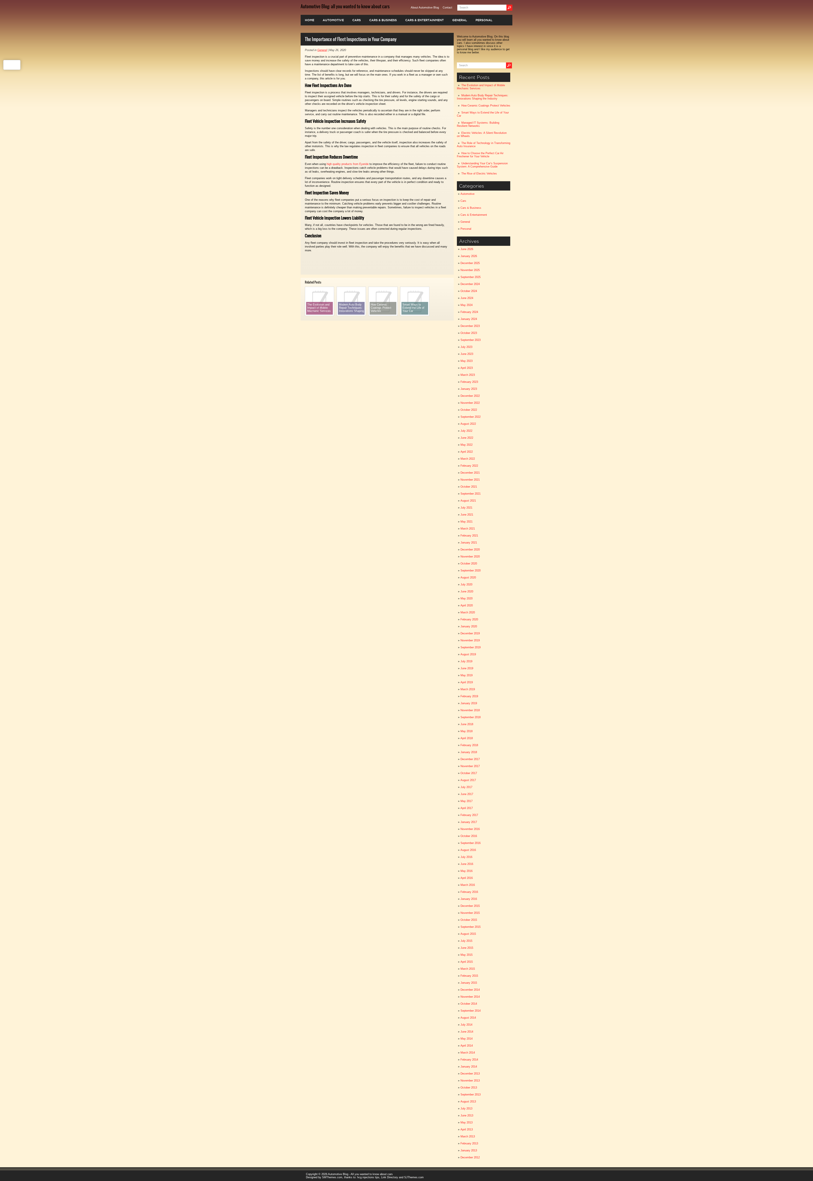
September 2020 (470, 570)
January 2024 (468, 319)
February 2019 (469, 696)
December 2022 (470, 395)
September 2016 (470, 843)
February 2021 (469, 535)
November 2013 (470, 1080)
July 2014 (466, 1024)
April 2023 (466, 367)
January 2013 (468, 1150)
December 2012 (470, 1157)
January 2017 (468, 822)
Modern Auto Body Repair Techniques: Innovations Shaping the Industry (482, 97)
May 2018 (466, 731)
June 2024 (466, 298)
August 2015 (468, 933)
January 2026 (468, 256)
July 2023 (466, 346)
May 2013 (466, 1122)
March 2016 (467, 884)
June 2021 (466, 514)
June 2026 (466, 249)
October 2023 (468, 333)
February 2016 (469, 891)
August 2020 (468, 577)
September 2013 (470, 1094)
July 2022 (466, 430)
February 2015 (469, 975)
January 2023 (468, 388)
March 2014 (467, 1052)
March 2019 (467, 689)
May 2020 (466, 598)
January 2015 (468, 982)
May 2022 (466, 444)
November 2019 (470, 640)
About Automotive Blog (425, 7)
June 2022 (466, 437)
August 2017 (468, 780)
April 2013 (466, 1129)
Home (309, 20)
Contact (447, 7)
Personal (484, 20)
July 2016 (466, 857)
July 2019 (466, 661)
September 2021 (470, 493)
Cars (356, 20)
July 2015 (466, 940)
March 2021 (467, 528)
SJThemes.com (414, 1177)
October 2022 (468, 409)
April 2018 (466, 738)
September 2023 (470, 340)
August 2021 (468, 500)
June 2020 (466, 591)
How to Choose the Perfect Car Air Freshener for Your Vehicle (480, 155)
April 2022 (466, 451)
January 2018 (468, 752)
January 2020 (468, 626)
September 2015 (470, 926)
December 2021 (470, 472)
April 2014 (466, 1045)
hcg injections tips (368, 1177)
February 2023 (469, 381)
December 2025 (470, 263)
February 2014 (469, 1059)
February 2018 (469, 745)
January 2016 (468, 898)
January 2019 (468, 703)
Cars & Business (383, 20)
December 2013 (470, 1073)
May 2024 (466, 305)
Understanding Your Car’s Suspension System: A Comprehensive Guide (482, 165)
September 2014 (470, 1010)
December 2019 (470, 633)
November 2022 (470, 402)
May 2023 (466, 360)
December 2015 (470, 905)
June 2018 (466, 724)
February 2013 (469, 1143)
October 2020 (468, 563)
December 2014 (470, 989)
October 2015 (468, 919)
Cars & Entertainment (424, 20)
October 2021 (468, 486)
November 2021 (470, 479)
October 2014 (468, 1003)
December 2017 (470, 759)
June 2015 (466, 947)
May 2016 (466, 871)
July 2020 (466, 584)
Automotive (333, 20)
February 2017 (469, 815)
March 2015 (467, 968)
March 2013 (467, 1136)
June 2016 (466, 864)
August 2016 (468, 850)
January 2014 (468, 1066)
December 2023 (470, 326)
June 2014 (466, 1031)
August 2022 (468, 423)
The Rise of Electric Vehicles (479, 173)
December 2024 (470, 284)
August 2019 (468, 654)
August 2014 (468, 1017)
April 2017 (466, 808)
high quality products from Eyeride (348, 164)
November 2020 (470, 556)
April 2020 (466, 605)
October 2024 (468, 291)
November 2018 (470, 710)
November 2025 (470, 270)
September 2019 (470, 647)
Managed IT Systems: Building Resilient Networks (478, 124)
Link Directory (389, 1177)
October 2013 (468, 1087)
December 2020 (470, 549)
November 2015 (470, 912)
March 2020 (467, 612)
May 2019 (466, 675)
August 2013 (468, 1101)
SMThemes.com (332, 1177)
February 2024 (469, 312)
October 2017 (468, 773)
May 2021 (466, 521)
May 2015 (466, 954)
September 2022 (470, 416)
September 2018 (470, 717)
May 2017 (466, 801)
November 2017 (470, 766)
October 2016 (468, 836)
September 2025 (470, 277)
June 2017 (466, 794)
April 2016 (466, 878)
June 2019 (466, 668)
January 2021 (468, 542)
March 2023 (467, 374)
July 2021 (466, 507)
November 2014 (470, 996)
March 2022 (467, 458)
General (459, 20)
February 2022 (469, 465)
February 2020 (469, 619)
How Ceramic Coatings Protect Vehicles (485, 105)
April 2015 (466, 961)
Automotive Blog (338, 1174)
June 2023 (466, 353)
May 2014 (466, 1038)
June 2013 (466, 1115)
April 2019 (466, 682)
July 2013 (466, 1108)
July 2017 (466, 787)
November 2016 (470, 829)
